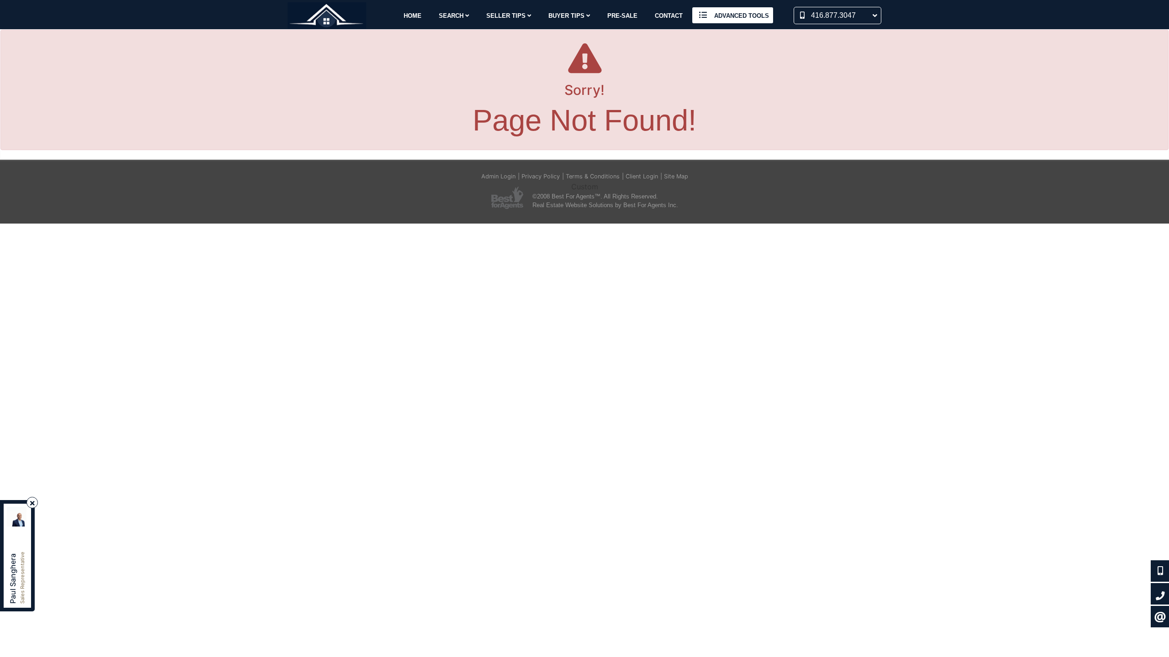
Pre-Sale (622, 15)
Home (412, 15)
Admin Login (498, 176)
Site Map (676, 176)
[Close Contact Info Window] (32, 503)
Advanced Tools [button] (740, 15)
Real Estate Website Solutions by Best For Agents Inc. (605, 205)
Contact (669, 15)
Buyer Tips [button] (567, 15)
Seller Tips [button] (506, 15)
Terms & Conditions (593, 176)
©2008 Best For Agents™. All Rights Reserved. (595, 196)
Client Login (642, 176)
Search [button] (452, 15)
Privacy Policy (540, 176)
